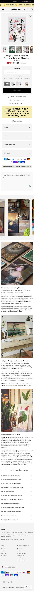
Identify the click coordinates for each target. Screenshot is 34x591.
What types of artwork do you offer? (10, 475)
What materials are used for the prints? (11, 483)
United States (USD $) (9, 567)
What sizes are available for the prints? (11, 479)
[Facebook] (2, 582)
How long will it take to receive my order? (12, 499)
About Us (3, 548)
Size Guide (7, 153)
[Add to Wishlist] (30, 15)
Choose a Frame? (17, 76)
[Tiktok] (9, 582)
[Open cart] (32, 9)
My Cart (19, 551)
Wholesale (4, 555)
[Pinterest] (6, 582)
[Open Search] (28, 9)
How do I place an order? (7, 491)
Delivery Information (9, 144)
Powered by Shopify (22, 587)
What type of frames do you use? (9, 519)
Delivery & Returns (21, 553)
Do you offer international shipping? (10, 503)
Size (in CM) (17, 68)
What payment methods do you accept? (11, 495)
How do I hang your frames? (8, 515)
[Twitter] (11, 582)
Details (6, 127)
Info (5, 136)
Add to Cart (17, 90)
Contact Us (19, 557)
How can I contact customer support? (11, 511)
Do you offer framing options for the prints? (12, 487)
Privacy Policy (20, 555)
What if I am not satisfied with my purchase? (12, 507)
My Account (20, 548)
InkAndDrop (13, 587)
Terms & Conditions (22, 560)
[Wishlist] (25, 9)
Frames (3, 551)
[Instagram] (4, 582)
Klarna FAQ (4, 553)
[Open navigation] (4, 9)
